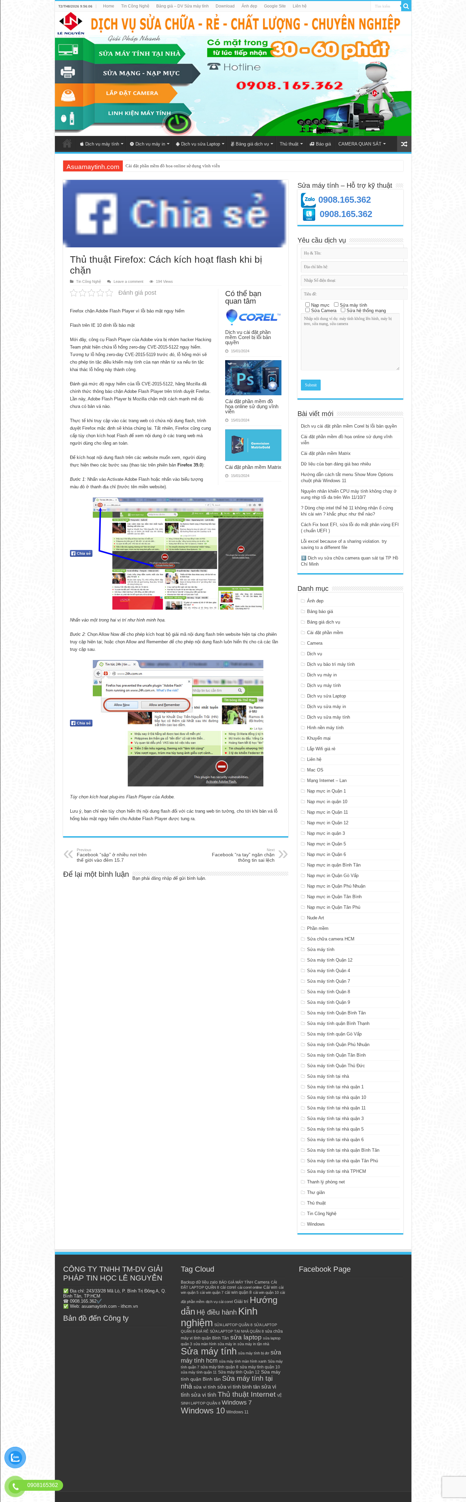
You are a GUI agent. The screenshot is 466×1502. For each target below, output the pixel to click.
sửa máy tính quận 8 (219, 1367)
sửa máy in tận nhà (253, 1344)
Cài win (270, 1287)
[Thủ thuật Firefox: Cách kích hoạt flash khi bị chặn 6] (178, 553)
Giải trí (241, 1301)
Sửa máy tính (320, 949)
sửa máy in (227, 1344)
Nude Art (315, 917)
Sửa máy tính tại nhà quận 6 (335, 1139)
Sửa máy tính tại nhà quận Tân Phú (342, 1160)
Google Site (275, 6)
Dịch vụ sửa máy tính (328, 717)
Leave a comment (128, 281)
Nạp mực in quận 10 (327, 801)
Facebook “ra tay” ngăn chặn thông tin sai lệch (243, 855)
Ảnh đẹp (249, 6)
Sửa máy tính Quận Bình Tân (336, 1012)
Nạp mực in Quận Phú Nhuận (336, 886)
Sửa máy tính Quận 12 (329, 960)
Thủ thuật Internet (247, 1394)
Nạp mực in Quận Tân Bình (334, 896)
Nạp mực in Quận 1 (326, 791)
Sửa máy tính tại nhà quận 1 (335, 1086)
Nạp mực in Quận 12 (327, 822)
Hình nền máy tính (325, 727)
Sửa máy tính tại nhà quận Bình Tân (343, 1150)
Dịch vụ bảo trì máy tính (331, 664)
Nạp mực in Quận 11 (327, 812)
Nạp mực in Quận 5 (326, 843)
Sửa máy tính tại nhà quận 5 (335, 1129)
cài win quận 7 (211, 1292)
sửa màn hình (204, 1344)
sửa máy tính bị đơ (253, 1353)
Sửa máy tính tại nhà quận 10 (336, 1097)
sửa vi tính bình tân (238, 1387)
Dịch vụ (314, 653)
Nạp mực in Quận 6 (326, 854)
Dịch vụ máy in (150, 144)
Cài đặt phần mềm (325, 632)
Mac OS (315, 769)
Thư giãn (316, 1192)
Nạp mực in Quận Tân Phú (333, 907)
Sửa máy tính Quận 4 (328, 970)
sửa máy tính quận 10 (260, 1367)
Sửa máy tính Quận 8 (328, 991)
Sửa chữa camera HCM (330, 938)
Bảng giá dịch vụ (252, 144)
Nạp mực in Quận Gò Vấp (333, 875)
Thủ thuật (289, 144)
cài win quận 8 (238, 1292)
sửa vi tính (204, 1387)
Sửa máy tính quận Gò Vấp (334, 1034)
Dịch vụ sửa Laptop (200, 144)
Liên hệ (300, 6)
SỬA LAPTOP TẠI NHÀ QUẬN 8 (237, 1331)
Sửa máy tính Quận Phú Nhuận (338, 1044)
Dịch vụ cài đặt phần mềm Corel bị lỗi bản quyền (248, 337)
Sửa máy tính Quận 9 (328, 1002)
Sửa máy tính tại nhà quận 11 (336, 1107)
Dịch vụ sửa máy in (326, 706)
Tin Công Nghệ (135, 6)
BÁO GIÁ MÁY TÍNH (236, 1282)
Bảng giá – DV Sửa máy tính (182, 6)
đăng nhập (161, 878)
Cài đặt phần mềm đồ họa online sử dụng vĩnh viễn (251, 406)
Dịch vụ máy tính (102, 144)
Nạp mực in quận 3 (326, 833)
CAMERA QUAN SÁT (359, 144)
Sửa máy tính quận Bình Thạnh (338, 1023)
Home (108, 6)
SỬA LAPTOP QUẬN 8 (233, 1325)
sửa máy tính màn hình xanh (242, 1361)
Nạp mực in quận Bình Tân (334, 865)
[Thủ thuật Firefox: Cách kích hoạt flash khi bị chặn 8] (178, 723)
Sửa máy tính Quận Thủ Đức (336, 1065)
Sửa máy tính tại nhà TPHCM (336, 1171)
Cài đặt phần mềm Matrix (149, 165)
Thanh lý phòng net (326, 1181)
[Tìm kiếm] (406, 6)
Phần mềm (318, 928)
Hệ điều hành (216, 1312)
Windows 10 (203, 1410)
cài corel (228, 1287)
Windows (316, 1224)
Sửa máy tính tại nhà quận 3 (335, 1118)
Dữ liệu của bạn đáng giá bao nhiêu (336, 463)
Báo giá (323, 144)
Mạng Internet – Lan (327, 780)
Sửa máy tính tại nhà (328, 1076)
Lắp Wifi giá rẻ (321, 748)
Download (225, 6)
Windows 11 (237, 1412)
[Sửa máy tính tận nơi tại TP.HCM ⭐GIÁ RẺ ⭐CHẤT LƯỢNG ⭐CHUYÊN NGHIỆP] (233, 74)
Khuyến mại (319, 738)
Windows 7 (237, 1402)
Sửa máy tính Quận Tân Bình (336, 1055)
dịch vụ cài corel (219, 1302)
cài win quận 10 (266, 1292)
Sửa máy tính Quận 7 (328, 981)
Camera (314, 643)
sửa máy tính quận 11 (199, 1372)
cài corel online (249, 1287)
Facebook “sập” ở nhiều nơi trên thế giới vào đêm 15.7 (112, 855)
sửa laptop (246, 1337)
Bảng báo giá (320, 611)
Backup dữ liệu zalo (199, 1282)
